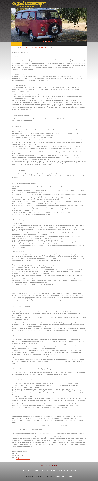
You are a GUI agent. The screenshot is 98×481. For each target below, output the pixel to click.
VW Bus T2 (45, 470)
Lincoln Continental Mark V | (49, 469)
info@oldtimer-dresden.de (23, 459)
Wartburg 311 (76, 469)
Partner (83, 44)
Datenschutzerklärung (67, 476)
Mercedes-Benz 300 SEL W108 (35, 47)
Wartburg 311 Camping (28, 470)
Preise (29, 44)
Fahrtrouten (69, 44)
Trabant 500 (60, 469)
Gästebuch (41, 44)
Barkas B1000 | (37, 469)
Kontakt (55, 44)
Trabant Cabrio (68, 469)
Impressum (58, 476)
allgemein (47, 47)
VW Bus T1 (38, 470)
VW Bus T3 (52, 470)
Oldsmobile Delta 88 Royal (25, 469)
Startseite (16, 44)
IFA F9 (74, 470)
